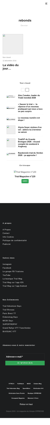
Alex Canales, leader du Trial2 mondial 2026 (29, 96)
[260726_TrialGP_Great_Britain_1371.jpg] (11, 129)
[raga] (13, 44)
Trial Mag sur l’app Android (15, 286)
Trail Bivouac (9, 310)
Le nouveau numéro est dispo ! (29, 119)
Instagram (7, 264)
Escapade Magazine (18, 398)
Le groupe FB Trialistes (13, 271)
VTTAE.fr (11, 383)
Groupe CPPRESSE (36, 411)
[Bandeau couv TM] (11, 119)
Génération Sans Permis (17, 393)
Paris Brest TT (9, 313)
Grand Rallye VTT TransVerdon (17, 328)
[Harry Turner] (11, 143)
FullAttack (20, 383)
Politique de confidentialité (15, 240)
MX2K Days (8, 321)
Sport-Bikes (26, 388)
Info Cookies (8, 237)
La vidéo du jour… (11, 66)
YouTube (6, 275)
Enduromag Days (10, 317)
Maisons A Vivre (33, 398)
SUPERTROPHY (10, 324)
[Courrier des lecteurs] (11, 108)
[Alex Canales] (11, 97)
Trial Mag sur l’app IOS (13, 282)
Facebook (7, 268)
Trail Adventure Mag (13, 388)
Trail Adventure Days (12, 306)
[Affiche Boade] (11, 154)
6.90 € (25, 181)
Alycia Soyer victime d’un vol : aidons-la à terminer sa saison (30, 129)
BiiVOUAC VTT (9, 332)
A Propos (7, 230)
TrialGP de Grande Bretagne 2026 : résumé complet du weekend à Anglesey (29, 143)
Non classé (7, 57)
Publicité (7, 244)
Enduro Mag (37, 383)
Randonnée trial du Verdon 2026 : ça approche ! (30, 154)
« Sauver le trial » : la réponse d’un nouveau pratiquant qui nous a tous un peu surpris (30, 107)
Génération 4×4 (38, 388)
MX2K (29, 383)
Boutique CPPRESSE (34, 393)
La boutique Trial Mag (12, 279)
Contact (6, 233)
